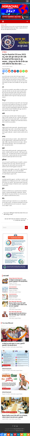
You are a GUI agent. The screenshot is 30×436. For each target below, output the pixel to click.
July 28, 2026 (12, 316)
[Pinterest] (15, 71)
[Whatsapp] (23, 71)
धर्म (2, 52)
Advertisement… (14, 288)
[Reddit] (9, 71)
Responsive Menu (27, 1)
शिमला (10, 301)
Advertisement (13, 296)
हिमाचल (5, 52)
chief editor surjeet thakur (15, 284)
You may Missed (7, 323)
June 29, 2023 (5, 66)
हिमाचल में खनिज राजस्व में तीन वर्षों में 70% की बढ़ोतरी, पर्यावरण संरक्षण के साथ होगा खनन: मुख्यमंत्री (18, 304)
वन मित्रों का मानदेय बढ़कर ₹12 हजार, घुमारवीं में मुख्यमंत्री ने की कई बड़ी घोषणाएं (18, 280)
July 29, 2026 (12, 307)
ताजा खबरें (6, 276)
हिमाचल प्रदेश (14, 278)
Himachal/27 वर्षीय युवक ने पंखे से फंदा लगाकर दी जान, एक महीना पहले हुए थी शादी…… (16, 213)
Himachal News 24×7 (19, 428)
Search (26, 227)
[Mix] (20, 71)
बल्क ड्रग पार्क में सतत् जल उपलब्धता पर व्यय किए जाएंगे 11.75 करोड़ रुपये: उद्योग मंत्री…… (15, 219)
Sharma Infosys (19, 430)
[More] (26, 71)
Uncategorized (13, 287)
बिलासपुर (10, 278)
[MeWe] (18, 71)
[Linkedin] (12, 71)
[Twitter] (6, 71)
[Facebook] (3, 71)
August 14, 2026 (13, 283)
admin (11, 66)
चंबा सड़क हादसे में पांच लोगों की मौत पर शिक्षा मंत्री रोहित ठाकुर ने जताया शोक (17, 314)
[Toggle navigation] (3, 21)
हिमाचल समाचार (19, 278)
